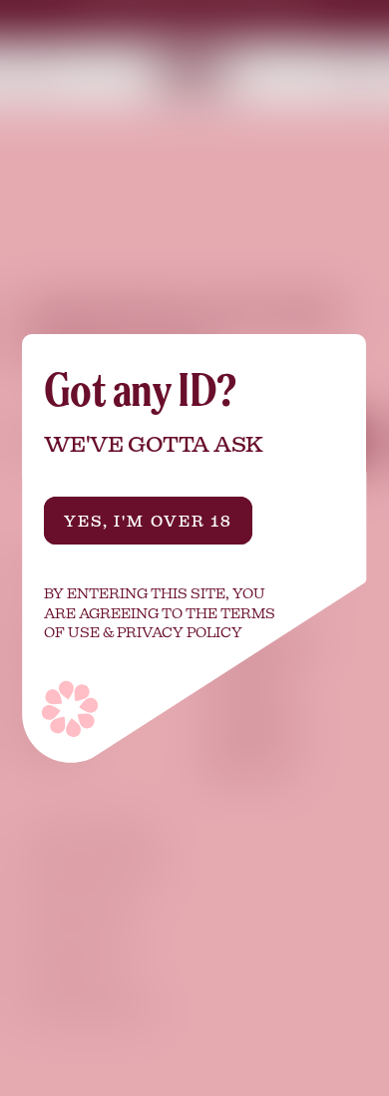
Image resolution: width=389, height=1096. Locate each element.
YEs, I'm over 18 (148, 521)
